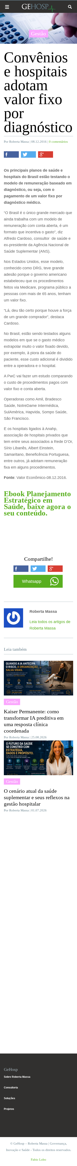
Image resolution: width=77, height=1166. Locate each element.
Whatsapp (31, 581)
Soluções (9, 1098)
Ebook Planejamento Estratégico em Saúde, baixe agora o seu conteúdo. (37, 503)
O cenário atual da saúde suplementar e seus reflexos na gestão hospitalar (37, 797)
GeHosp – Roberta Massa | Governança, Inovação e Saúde (38, 8)
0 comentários (58, 141)
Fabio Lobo (38, 1159)
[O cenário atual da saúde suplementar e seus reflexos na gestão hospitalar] (38, 757)
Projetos (9, 1109)
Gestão (38, 33)
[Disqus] (38, 873)
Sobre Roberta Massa (17, 1076)
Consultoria (11, 1087)
